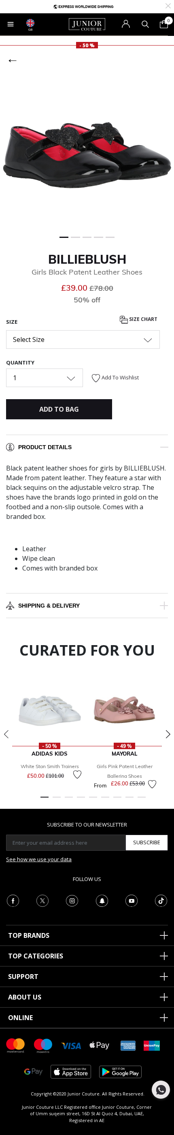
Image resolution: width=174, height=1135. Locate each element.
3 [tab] (69, 801)
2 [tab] (57, 801)
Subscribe (146, 842)
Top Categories (35, 956)
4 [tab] (81, 801)
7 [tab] (117, 801)
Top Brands (28, 935)
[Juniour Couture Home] (87, 23)
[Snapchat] (102, 900)
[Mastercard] (15, 1045)
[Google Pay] (33, 1071)
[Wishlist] (77, 775)
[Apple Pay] (99, 1045)
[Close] (168, 5)
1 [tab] (44, 801)
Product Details (45, 447)
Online (20, 1017)
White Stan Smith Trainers (50, 766)
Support (23, 976)
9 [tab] (142, 801)
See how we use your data (39, 859)
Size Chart (142, 319)
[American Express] (128, 1045)
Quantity (20, 362)
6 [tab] (105, 801)
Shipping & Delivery (49, 605)
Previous (6, 734)
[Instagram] (72, 900)
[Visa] (71, 1045)
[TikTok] (161, 900)
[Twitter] (42, 900)
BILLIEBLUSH (87, 259)
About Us (24, 997)
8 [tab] (129, 801)
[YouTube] (131, 900)
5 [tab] (93, 801)
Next (168, 734)
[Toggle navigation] (10, 24)
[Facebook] (13, 900)
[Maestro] (43, 1045)
